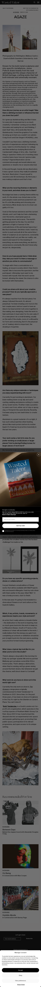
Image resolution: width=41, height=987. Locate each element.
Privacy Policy (21, 984)
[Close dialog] (38, 454)
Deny (20, 975)
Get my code (20, 525)
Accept (20, 970)
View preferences (20, 980)
